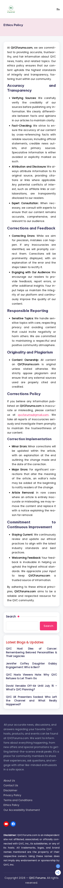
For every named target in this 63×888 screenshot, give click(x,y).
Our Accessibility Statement (22, 810)
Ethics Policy (11, 805)
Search (11, 616)
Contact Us (11, 785)
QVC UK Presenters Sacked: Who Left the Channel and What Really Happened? (31, 700)
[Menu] (58, 9)
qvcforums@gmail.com (33, 415)
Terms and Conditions (18, 800)
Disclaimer (10, 790)
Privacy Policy (12, 795)
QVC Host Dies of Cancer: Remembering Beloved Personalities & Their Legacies (31, 652)
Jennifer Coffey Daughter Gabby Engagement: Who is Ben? (31, 665)
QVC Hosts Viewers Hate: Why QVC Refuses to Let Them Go (31, 676)
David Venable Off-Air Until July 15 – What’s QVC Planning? (31, 687)
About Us (9, 780)
